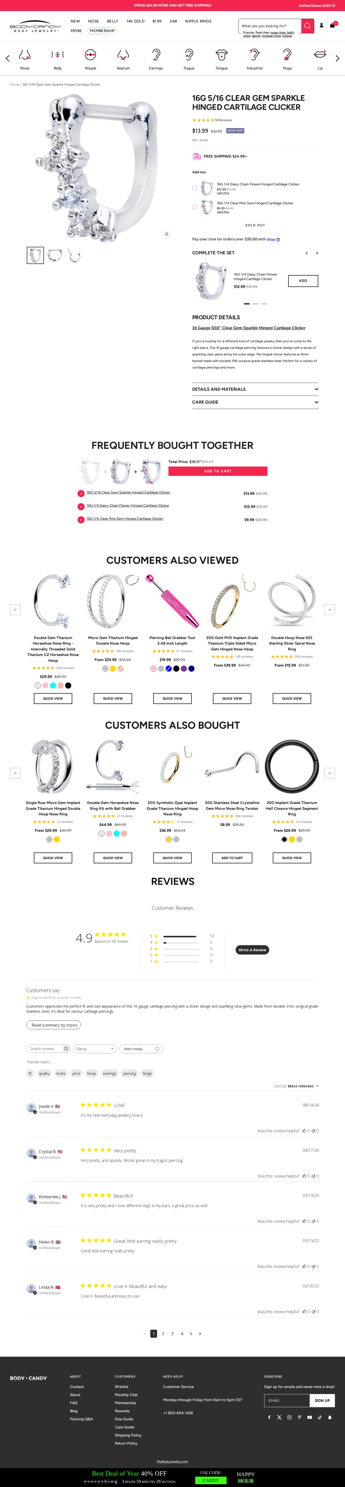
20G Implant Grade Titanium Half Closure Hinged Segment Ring (292, 808)
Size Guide (124, 1419)
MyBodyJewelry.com (172, 1462)
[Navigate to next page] (200, 1334)
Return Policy (126, 1443)
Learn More (223, 192)
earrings (109, 1073)
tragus (287, 36)
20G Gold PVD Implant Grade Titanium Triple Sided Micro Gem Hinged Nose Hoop (232, 643)
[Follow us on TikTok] (320, 1417)
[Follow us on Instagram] (289, 1417)
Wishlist (122, 1386)
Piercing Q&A (81, 1419)
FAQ (74, 1403)
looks (61, 1073)
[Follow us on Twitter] (279, 1417)
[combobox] (95, 1048)
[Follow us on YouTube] (310, 1417)
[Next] (336, 58)
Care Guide (124, 1427)
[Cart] (332, 26)
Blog (74, 1411)
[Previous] (8, 58)
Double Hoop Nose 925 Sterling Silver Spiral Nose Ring (292, 643)
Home (14, 84)
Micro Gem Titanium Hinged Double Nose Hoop (113, 641)
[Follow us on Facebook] (269, 1417)
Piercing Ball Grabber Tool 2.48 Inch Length (172, 641)
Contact (77, 1386)
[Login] (321, 26)
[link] (38, 685)
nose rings (278, 32)
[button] (15, 609)
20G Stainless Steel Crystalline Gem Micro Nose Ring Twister (232, 805)
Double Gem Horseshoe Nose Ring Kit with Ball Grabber (113, 805)
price (76, 1073)
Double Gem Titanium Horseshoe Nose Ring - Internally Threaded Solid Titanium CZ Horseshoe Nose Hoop (53, 649)
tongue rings (271, 36)
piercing (129, 1073)
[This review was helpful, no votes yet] (304, 1131)
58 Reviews (223, 120)
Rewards (122, 1411)
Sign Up (322, 1400)
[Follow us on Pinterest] (299, 1417)
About (75, 1395)
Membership (125, 1403)
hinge (147, 1073)
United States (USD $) (317, 6)
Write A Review (252, 949)
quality (44, 1073)
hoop (91, 1073)
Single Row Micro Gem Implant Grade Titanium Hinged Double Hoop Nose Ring (53, 808)
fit (30, 1073)
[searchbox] (44, 1049)
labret (256, 36)
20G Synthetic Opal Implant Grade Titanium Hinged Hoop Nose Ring (172, 808)
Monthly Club (126, 1395)
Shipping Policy (128, 1435)
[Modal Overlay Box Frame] (172, 1477)
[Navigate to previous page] (144, 1334)
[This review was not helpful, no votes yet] (313, 1131)
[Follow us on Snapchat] (330, 1417)
